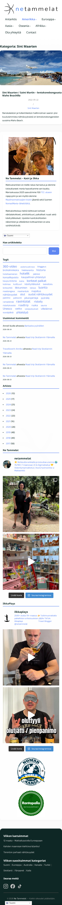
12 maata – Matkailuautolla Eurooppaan (22, 840)
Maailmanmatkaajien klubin (19, 199)
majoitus (36, 291)
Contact (31, 32)
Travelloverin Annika (13, 348)
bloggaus (41, 266)
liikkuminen (21, 287)
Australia (28, 865)
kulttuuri (17, 284)
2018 (8, 438)
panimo (6, 297)
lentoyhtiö (7, 288)
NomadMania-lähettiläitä (18, 203)
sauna (44, 305)
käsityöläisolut (32, 284)
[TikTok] (19, 886)
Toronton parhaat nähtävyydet (18, 852)
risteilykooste (9, 305)
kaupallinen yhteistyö (33, 277)
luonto (43, 287)
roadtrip (23, 305)
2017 (8, 443)
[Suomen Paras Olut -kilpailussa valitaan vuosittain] (31, 715)
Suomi (9, 235)
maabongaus (9, 291)
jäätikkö (36, 274)
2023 (8, 410)
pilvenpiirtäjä (31, 297)
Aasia (8, 26)
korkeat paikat (36, 280)
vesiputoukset (31, 309)
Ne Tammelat (9, 337)
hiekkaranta (28, 270)
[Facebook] (12, 886)
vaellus (18, 308)
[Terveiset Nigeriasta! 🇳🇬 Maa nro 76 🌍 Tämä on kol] (31, 504)
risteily (38, 301)
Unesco (7, 308)
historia (40, 270)
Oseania (24, 26)
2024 (8, 404)
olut (22, 294)
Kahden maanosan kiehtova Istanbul (21, 846)
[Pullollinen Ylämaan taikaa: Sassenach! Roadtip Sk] (31, 657)
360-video (10, 266)
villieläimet (46, 308)
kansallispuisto (11, 277)
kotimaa (7, 284)
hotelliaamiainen (10, 274)
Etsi (54, 251)
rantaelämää (8, 302)
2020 (8, 427)
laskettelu (48, 284)
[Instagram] (5, 886)
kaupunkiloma (10, 281)
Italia (28, 870)
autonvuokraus (28, 267)
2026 (8, 393)
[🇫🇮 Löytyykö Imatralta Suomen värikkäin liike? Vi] (31, 562)
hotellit (25, 273)
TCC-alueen (46, 192)
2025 (8, 399)
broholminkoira (11, 270)
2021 (8, 421)
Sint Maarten (33, 108)
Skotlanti (8, 870)
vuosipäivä (8, 312)
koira (21, 281)
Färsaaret (19, 870)
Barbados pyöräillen (34, 325)
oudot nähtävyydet (40, 294)
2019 (8, 432)
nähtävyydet (10, 294)
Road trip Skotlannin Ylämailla (40, 337)
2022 (8, 415)
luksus (33, 288)
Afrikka (40, 26)
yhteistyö (22, 312)
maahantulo (23, 291)
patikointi (17, 298)
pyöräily (45, 297)
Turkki (47, 865)
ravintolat (23, 301)
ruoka (35, 305)
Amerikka (28, 19)
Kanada (38, 865)
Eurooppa (48, 19)
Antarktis (11, 19)
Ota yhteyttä (13, 32)
